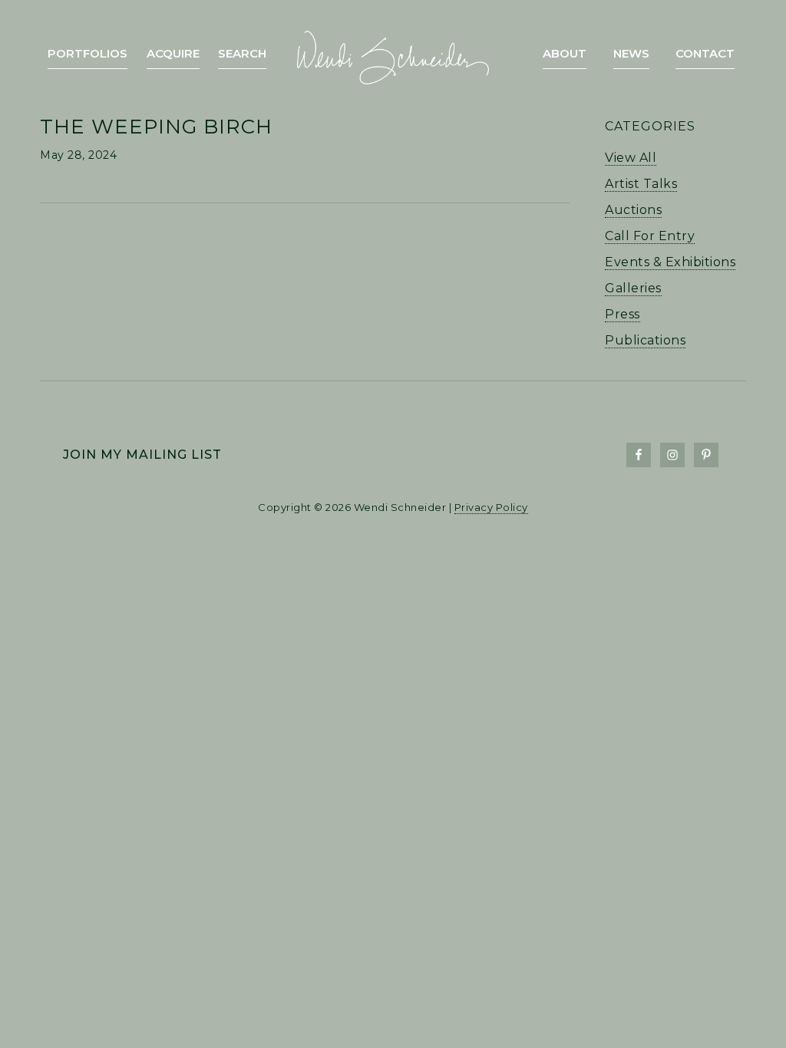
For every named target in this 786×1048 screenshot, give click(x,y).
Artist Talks (641, 183)
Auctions (633, 210)
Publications (645, 340)
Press (622, 314)
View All (630, 157)
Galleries (633, 288)
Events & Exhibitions (670, 262)
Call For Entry (650, 236)
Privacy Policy (491, 507)
